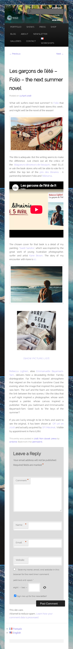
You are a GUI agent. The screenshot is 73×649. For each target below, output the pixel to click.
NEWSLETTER (40, 34)
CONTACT (31, 41)
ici (35, 259)
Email (21, 542)
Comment (22, 480)
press (54, 438)
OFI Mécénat (48, 427)
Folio (56, 103)
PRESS (42, 27)
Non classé (44, 438)
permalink (37, 441)
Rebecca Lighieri (18, 371)
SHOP (53, 27)
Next (60, 53)
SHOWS (30, 27)
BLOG (13, 34)
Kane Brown (36, 255)
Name (21, 525)
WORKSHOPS (47, 43)
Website (20, 560)
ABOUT (24, 34)
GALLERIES (15, 41)
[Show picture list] (36, 358)
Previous (14, 53)
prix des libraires (49, 172)
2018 (36, 438)
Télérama (47, 176)
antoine (13, 441)
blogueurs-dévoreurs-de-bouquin (32, 164)
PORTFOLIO (15, 27)
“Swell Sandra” (26, 248)
